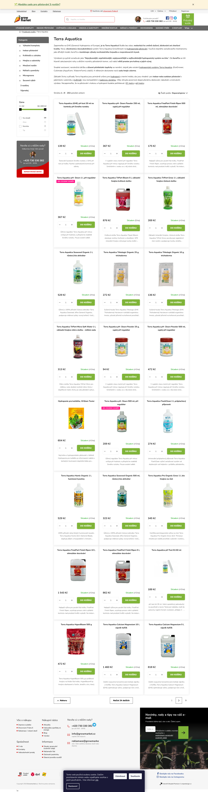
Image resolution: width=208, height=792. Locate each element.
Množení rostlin (30, 65)
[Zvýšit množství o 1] (72, 154)
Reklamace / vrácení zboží (27, 731)
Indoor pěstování (30, 50)
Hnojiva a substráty (31, 60)
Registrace (185, 11)
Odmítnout (120, 776)
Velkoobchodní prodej (26, 753)
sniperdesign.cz (186, 784)
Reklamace (57, 11)
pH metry (140, 83)
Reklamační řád (49, 752)
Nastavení (72, 786)
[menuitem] (24, 28)
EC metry (130, 83)
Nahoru (63, 700)
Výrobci (46, 736)
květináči (78, 80)
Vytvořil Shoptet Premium (171, 784)
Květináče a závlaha (32, 55)
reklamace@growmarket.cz (87, 741)
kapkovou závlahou (108, 80)
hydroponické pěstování (137, 49)
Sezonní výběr (29, 80)
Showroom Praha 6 (25, 728)
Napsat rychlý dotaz (33, 172)
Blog (33, 11)
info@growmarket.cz (83, 733)
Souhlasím (135, 776)
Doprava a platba (24, 725)
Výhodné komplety (31, 45)
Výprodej (24, 90)
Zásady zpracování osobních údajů (50, 747)
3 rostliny (24, 85)
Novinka (34, 126)
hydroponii (115, 76)
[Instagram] (171, 18)
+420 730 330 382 (154, 21)
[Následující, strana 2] (179, 700)
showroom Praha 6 (110, 11)
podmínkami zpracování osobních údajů (164, 736)
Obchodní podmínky (51, 755)
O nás (20, 746)
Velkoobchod (21, 11)
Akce (34, 122)
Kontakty (44, 11)
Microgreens (28, 75)
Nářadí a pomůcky (31, 70)
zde (96, 780)
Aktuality (47, 725)
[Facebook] (167, 18)
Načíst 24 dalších (121, 700)
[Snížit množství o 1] (60, 154)
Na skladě (34, 118)
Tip (34, 130)
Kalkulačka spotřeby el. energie (52, 729)
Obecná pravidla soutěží (53, 757)
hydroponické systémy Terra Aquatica (155, 67)
